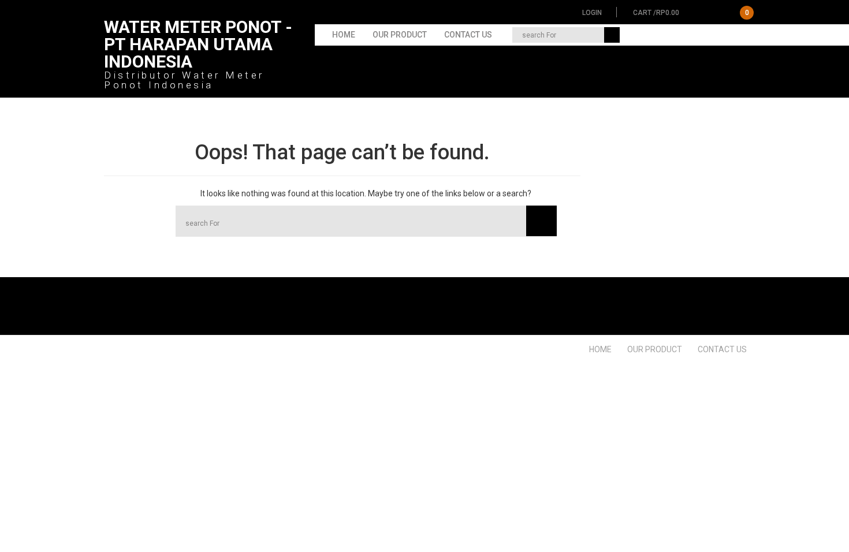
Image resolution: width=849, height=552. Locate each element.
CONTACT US (468, 34)
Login (592, 13)
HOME (343, 34)
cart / (691, 13)
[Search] (612, 35)
